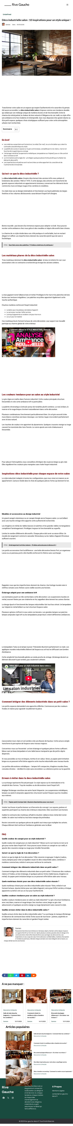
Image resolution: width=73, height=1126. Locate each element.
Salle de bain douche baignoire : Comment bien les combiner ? (12, 1015)
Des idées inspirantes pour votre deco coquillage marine (50, 1062)
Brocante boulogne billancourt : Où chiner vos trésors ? (60, 1015)
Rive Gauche (8, 1089)
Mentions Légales (58, 1091)
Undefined (7, 14)
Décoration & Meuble (10, 1010)
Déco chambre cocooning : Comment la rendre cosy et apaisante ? (53, 1071)
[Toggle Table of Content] (15, 129)
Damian (8, 24)
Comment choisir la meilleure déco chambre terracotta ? (35, 1015)
